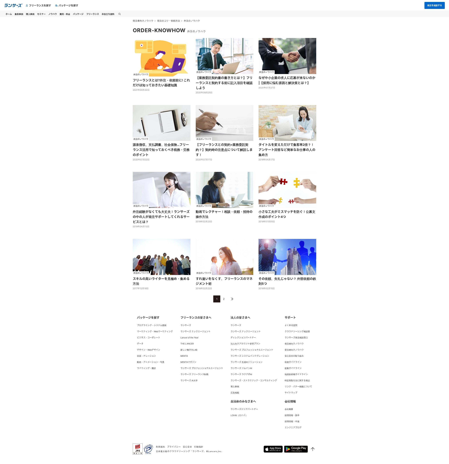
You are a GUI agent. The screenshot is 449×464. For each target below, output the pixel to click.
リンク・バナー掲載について (298, 386)
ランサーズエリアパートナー (244, 409)
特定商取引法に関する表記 (297, 380)
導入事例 (235, 386)
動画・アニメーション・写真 (150, 362)
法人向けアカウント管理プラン (245, 343)
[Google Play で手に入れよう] (296, 449)
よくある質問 (291, 325)
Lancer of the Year (189, 337)
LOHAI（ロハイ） (239, 415)
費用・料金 (65, 14)
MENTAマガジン (188, 362)
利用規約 (160, 446)
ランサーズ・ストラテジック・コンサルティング (254, 380)
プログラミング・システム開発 (151, 325)
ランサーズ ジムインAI (241, 368)
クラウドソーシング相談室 (297, 331)
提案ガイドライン (293, 368)
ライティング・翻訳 (146, 368)
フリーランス (92, 14)
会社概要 (289, 409)
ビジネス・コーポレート (148, 337)
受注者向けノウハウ (294, 349)
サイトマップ (291, 392)
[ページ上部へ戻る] (312, 449)
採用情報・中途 (292, 421)
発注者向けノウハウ (294, 343)
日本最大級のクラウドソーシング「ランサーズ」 (181, 451)
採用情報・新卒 (292, 415)
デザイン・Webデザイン (148, 349)
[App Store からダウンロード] (273, 449)
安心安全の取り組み (294, 356)
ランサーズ (185, 325)
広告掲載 (235, 392)
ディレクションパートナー (243, 337)
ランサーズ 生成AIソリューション (247, 362)
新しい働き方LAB (188, 349)
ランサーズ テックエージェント (195, 331)
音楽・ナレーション (146, 356)
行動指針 (198, 446)
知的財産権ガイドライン (296, 374)
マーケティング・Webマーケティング (155, 331)
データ (140, 343)
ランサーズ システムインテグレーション (250, 356)
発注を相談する (434, 5)
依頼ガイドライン (293, 362)
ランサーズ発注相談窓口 (296, 337)
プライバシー (174, 446)
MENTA (184, 356)
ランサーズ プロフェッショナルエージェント (201, 368)
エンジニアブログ (293, 427)
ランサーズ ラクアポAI (241, 374)
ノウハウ (52, 14)
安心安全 (187, 446)
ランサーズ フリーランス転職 (194, 374)
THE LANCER (187, 343)
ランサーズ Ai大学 (189, 380)
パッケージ (78, 14)
